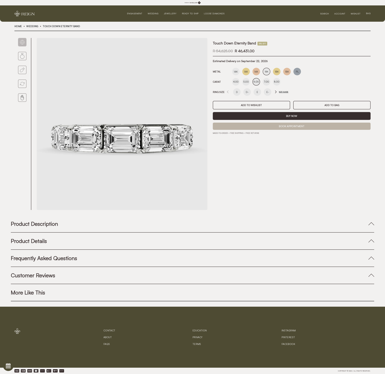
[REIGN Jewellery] (25, 13)
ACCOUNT (339, 13)
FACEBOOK (288, 344)
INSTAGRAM (289, 330)
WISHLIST (355, 13)
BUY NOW (291, 115)
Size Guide (283, 92)
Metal (217, 71)
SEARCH (324, 13)
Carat (217, 81)
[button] (276, 92)
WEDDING (32, 26)
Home (18, 26)
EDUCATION (199, 330)
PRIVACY (197, 337)
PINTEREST (288, 337)
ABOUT (107, 337)
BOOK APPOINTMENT (291, 126)
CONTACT (109, 330)
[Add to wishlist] (251, 105)
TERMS (196, 344)
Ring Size (219, 92)
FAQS (106, 344)
